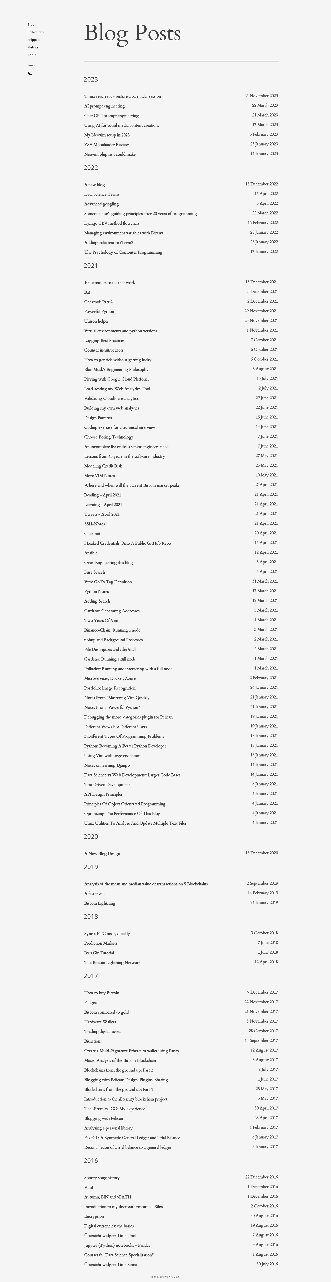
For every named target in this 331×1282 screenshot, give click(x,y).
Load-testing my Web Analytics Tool (117, 389)
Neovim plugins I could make (110, 154)
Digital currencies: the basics (109, 1226)
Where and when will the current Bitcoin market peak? (131, 485)
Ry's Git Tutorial (99, 953)
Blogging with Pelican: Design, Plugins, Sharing (126, 1080)
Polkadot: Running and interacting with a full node (128, 669)
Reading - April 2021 (102, 495)
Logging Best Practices (104, 340)
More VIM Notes (99, 476)
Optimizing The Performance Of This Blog (122, 814)
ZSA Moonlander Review (106, 145)
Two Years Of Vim (101, 620)
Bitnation (92, 1041)
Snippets (34, 40)
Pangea (90, 1002)
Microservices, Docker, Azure (110, 678)
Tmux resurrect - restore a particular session (122, 96)
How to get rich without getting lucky (118, 360)
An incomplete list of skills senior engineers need (126, 447)
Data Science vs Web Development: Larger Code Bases (132, 775)
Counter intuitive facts (103, 350)
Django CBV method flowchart (111, 223)
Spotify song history (102, 1178)
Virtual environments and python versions (120, 331)
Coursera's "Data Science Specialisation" (119, 1255)
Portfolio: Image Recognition (110, 688)
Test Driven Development (107, 785)
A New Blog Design (102, 854)
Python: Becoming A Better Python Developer (125, 746)
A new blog (94, 185)
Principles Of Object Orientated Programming (125, 804)
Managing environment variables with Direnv (123, 233)
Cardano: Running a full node (110, 659)
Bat (87, 292)
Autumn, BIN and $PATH (107, 1197)
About (32, 55)
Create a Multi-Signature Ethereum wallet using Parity (131, 1051)
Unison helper (96, 321)
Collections (36, 32)
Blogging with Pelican (103, 1118)
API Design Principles (103, 794)
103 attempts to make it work (109, 283)
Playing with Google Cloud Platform (116, 379)
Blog (31, 24)
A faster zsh (94, 894)
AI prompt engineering (104, 106)
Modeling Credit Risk (103, 466)
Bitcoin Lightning (99, 903)
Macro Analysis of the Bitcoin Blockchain (120, 1060)
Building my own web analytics (111, 408)
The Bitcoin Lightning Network (112, 962)
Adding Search (97, 601)
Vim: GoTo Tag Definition (108, 582)
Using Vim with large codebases (112, 756)
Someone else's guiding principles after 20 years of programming (140, 214)
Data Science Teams (101, 194)
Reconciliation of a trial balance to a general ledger (127, 1147)
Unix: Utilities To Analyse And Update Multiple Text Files (135, 823)
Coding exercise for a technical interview (119, 427)
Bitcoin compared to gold (106, 1012)
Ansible (90, 553)
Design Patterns (98, 418)
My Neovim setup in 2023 (107, 135)
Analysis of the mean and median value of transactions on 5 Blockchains (146, 884)
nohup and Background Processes (113, 640)
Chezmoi (92, 534)
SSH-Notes (94, 524)
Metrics (33, 47)
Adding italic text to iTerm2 (108, 243)
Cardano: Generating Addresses (112, 611)
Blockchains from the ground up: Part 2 (118, 1070)
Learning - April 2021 (103, 505)
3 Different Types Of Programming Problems (124, 736)
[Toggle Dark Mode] (30, 73)
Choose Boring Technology (108, 437)
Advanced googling (101, 204)
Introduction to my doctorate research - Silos (123, 1207)
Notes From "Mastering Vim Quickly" (117, 698)
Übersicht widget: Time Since (110, 1265)
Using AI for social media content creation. (121, 125)
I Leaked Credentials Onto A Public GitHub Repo (127, 543)
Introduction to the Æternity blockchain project (125, 1099)
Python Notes (96, 591)
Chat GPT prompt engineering (111, 116)
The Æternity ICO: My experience (114, 1109)
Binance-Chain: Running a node (112, 630)
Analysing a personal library (108, 1128)
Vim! (88, 1187)
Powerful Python (99, 311)
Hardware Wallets (100, 1022)
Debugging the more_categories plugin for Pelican (128, 717)
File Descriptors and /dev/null (110, 649)
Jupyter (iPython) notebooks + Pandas (117, 1245)
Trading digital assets (102, 1031)
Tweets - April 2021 (102, 514)
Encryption (94, 1216)
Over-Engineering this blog (108, 562)
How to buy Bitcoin (101, 993)
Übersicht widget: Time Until (110, 1236)
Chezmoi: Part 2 (98, 302)
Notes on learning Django (107, 765)
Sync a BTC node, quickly (107, 934)
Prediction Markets (100, 943)
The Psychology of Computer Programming (123, 252)
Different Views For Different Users (115, 727)
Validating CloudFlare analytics (111, 398)
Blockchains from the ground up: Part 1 (118, 1089)
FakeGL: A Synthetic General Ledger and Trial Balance (132, 1138)
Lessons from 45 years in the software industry (124, 456)
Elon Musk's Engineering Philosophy (116, 369)
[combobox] (36, 65)
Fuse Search (94, 572)
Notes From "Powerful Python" (112, 707)
